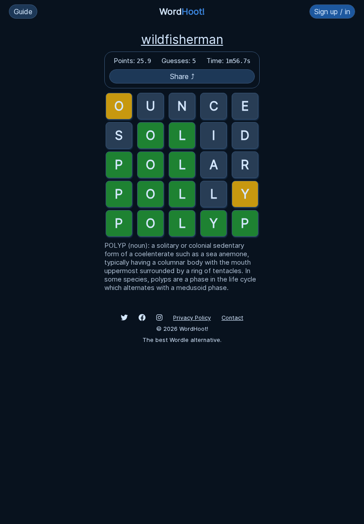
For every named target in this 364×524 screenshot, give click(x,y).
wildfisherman (182, 39)
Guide (23, 11)
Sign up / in (332, 11)
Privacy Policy (192, 317)
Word (182, 11)
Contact (232, 317)
